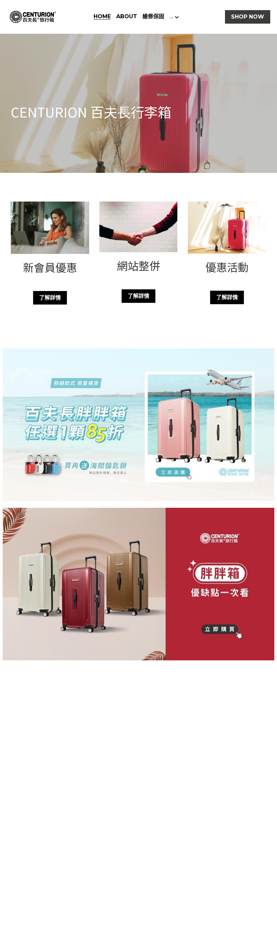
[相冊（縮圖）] (138, 424)
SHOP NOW (247, 17)
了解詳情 (50, 297)
